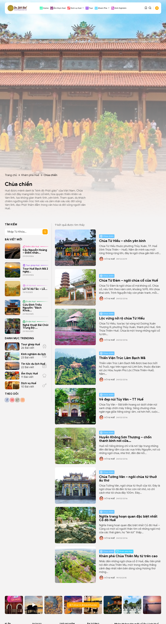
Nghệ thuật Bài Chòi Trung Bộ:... (35, 326)
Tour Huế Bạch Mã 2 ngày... (35, 270)
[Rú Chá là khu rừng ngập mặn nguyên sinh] (53, 605)
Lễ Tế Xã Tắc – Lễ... (35, 289)
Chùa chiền (108, 236)
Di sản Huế (31, 301)
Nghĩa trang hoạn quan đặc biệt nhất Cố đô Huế (128, 518)
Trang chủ (11, 175)
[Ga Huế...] (14, 605)
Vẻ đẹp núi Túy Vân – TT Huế (121, 399)
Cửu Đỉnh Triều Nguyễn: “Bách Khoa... (32, 307)
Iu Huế (111, 259)
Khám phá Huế (30, 175)
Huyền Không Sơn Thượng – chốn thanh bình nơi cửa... (125, 439)
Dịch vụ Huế (76, 8)
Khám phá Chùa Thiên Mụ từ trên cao (128, 556)
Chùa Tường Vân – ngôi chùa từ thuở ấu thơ (128, 478)
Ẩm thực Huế (60, 8)
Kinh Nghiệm (120, 8)
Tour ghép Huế (33, 265)
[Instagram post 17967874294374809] (113, 605)
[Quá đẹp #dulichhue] (34, 605)
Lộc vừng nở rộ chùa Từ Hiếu (122, 318)
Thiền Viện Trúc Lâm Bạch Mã (122, 358)
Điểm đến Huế (32, 246)
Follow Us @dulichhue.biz (84, 605)
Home (46, 8)
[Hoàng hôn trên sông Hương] (152, 605)
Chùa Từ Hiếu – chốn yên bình (122, 241)
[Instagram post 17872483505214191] (132, 605)
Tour (91, 8)
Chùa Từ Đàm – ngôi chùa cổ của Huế (128, 281)
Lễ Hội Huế (31, 285)
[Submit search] (45, 231)
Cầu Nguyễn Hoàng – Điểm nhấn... (35, 251)
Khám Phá (102, 8)
